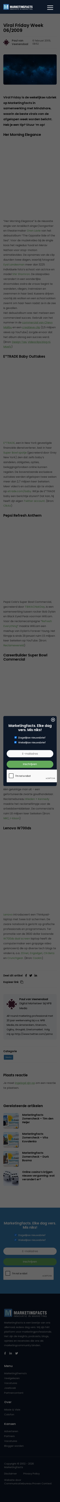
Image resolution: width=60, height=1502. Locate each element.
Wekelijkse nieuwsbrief (32, 742)
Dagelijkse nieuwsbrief (32, 737)
